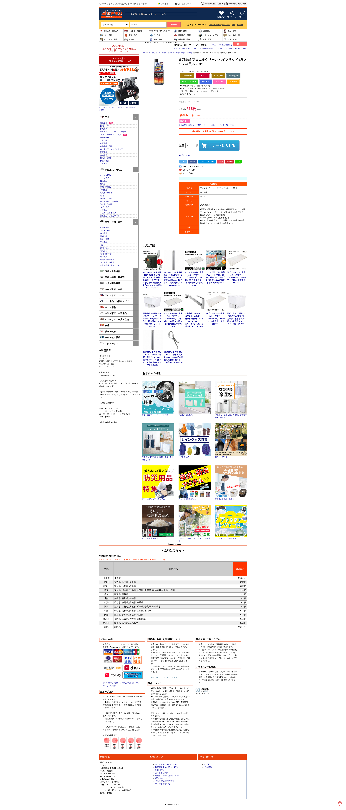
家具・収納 (133, 35)
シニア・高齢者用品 (108, 213)
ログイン (204, 45)
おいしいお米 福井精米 (151, 538)
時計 (102, 245)
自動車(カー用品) (174, 53)
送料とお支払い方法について (185, 48)
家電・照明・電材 (113, 222)
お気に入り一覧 (180, 45)
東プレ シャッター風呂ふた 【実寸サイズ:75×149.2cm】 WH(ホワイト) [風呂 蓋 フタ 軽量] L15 (215, 319)
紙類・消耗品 (105, 187)
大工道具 (103, 155)
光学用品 (103, 242)
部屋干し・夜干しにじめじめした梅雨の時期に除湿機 (231, 416)
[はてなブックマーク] (207, 161)
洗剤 (102, 196)
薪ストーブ (226, 25)
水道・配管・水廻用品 (116, 313)
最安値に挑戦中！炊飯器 (224, 499)
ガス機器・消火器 (107, 262)
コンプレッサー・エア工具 (110, 135)
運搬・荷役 (104, 137)
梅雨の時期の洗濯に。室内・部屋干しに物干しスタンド (158, 458)
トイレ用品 (104, 178)
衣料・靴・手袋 (184, 39)
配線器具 (103, 257)
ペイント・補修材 (135, 31)
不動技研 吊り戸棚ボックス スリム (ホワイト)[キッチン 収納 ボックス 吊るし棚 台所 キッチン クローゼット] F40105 (236, 319)
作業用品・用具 (106, 146)
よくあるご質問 (184, 4)
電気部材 (103, 251)
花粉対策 (240, 25)
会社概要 (208, 764)
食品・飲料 (232, 31)
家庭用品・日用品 (184, 35)
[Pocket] (220, 161)
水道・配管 (207, 39)
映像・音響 (104, 239)
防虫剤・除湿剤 (106, 204)
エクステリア (233, 39)
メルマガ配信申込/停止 (164, 781)
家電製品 (206, 31)
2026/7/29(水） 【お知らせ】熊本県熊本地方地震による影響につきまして (119, 48)
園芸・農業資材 (112, 271)
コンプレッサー (215, 25)
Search (174, 25)
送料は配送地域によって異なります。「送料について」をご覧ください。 (208, 125)
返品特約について (162, 778)
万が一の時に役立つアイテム (153, 499)
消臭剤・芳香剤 (106, 193)
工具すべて (104, 164)
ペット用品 (108, 35)
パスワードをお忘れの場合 (221, 45)
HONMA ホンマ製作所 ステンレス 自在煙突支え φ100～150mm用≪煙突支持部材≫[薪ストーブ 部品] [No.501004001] (173, 357)
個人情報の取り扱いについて (211, 48)
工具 (107, 117)
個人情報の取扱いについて (166, 764)
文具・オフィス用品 (210, 35)
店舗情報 (208, 767)
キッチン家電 (105, 231)
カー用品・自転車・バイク (118, 301)
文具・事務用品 (112, 283)
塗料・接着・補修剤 (114, 277)
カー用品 (157, 35)
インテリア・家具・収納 (117, 319)
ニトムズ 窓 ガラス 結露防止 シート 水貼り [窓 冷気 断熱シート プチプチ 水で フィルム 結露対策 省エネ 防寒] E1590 (215, 277)
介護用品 (103, 210)
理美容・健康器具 (107, 260)
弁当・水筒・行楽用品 (109, 201)
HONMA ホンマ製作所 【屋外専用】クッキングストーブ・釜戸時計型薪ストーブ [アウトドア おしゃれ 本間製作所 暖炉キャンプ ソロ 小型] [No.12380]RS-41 (152, 280)
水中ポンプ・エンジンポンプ (111, 149)
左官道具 (103, 143)
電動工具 (103, 123)
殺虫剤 (102, 184)
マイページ (193, 45)
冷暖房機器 (104, 228)
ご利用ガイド (166, 4)
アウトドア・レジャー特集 (225, 538)
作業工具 (103, 129)
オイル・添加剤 (186, 53)
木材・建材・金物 (234, 35)
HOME (145, 53)
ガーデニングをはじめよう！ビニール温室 (194, 540)
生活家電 (103, 233)
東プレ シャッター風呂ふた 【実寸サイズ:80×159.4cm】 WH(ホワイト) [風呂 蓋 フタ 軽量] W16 (236, 277)
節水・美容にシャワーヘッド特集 (155, 415)
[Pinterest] (229, 161)
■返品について (184, 155)
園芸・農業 (182, 31)
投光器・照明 (105, 158)
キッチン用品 (105, 175)
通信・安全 (104, 248)
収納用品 (103, 190)
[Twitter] (183, 161)
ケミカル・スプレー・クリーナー (113, 132)
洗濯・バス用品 (106, 198)
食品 (107, 325)
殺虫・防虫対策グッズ (187, 499)
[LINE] (238, 161)
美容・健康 (158, 39)
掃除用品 (103, 181)
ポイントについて (162, 784)
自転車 (131, 39)
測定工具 (103, 152)
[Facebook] (192, 161)
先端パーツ (104, 126)
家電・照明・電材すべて (109, 265)
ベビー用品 (104, 207)
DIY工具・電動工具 (111, 31)
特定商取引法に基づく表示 (236, 48)
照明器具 (103, 236)
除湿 (233, 25)
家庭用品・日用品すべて (109, 216)
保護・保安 (104, 161)
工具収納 (103, 140)
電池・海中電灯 (106, 254)
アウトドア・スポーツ (162, 31)
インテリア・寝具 (110, 39)
